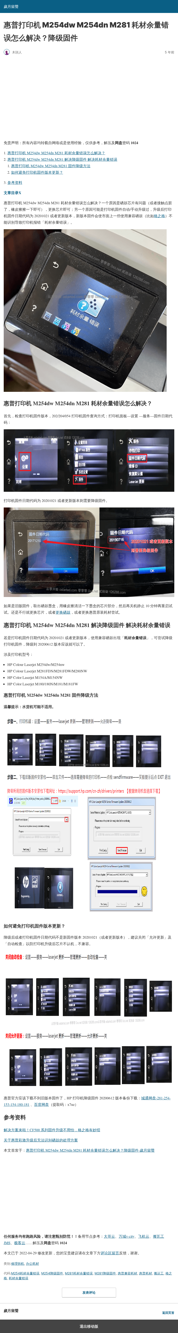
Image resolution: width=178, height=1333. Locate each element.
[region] (89, 97)
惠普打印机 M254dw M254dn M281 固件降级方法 (50, 165)
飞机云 (143, 1236)
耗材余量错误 (18, 1278)
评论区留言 (110, 1252)
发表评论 (89, 1292)
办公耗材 (32, 1263)
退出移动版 (89, 1326)
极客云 (19, 1242)
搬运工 (159, 1273)
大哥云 (109, 1236)
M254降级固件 (52, 1273)
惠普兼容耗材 (127, 1273)
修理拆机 (17, 1263)
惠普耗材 (145, 1273)
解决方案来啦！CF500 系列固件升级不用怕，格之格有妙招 (52, 1129)
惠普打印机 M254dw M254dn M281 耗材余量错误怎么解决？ (56, 152)
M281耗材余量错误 (79, 1273)
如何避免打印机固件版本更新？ (37, 172)
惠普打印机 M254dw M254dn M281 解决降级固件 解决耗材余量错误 (62, 159)
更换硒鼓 (63, 612)
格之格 (159, 215)
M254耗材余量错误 (25, 1273)
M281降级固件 (105, 1273)
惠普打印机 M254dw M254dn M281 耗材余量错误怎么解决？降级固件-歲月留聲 (90, 1150)
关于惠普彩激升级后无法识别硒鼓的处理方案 (41, 1140)
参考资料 (14, 182)
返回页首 (168, 1312)
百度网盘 (41, 1104)
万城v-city (126, 1236)
